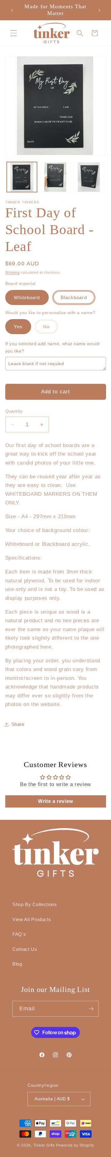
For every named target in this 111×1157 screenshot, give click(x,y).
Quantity (14, 411)
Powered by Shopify (75, 1145)
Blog (17, 963)
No (50, 329)
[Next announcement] (99, 10)
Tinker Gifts (44, 1145)
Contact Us (24, 949)
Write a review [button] (55, 801)
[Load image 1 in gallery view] (22, 177)
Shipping (12, 272)
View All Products (31, 919)
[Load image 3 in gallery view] (89, 177)
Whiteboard (27, 297)
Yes (18, 326)
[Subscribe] (91, 1009)
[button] (13, 32)
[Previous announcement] (12, 10)
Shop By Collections (34, 904)
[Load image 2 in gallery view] (55, 177)
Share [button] (17, 724)
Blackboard (74, 297)
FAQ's (19, 934)
